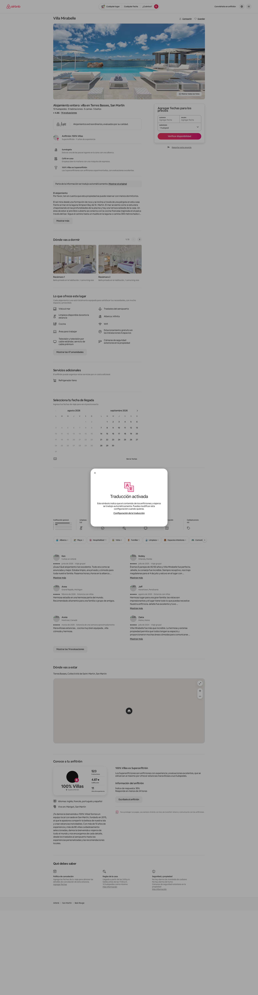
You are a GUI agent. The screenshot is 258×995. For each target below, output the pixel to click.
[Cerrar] (95, 473)
